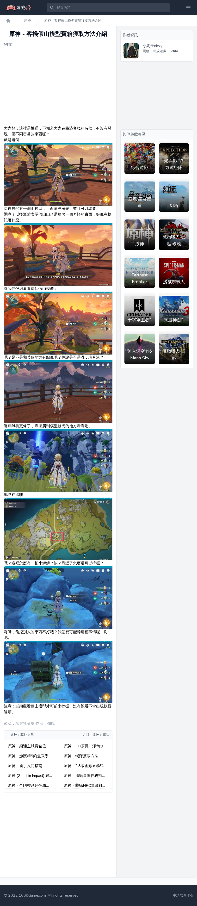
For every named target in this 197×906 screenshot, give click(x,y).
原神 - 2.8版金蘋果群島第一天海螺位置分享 (86, 766)
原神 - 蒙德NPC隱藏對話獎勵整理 (85, 785)
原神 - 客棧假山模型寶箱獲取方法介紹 (72, 20)
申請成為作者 (183, 895)
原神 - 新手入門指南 (25, 766)
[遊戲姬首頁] (8, 20)
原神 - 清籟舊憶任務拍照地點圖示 (85, 776)
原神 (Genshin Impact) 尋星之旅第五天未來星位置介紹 (29, 776)
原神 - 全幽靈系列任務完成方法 (29, 785)
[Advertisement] (58, 86)
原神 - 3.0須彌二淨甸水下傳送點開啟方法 (86, 746)
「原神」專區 (99, 734)
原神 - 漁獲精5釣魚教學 (28, 756)
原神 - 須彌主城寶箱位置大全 (29, 746)
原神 (27, 20)
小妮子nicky (152, 46)
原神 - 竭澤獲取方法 (81, 756)
